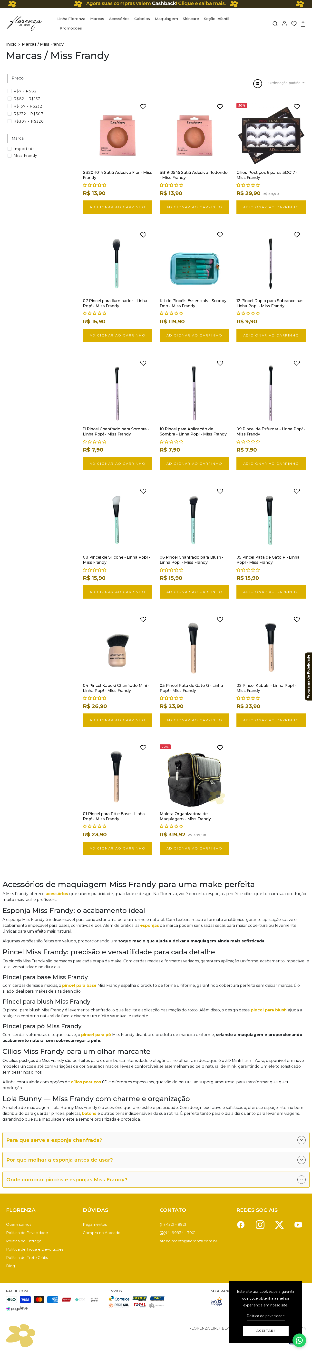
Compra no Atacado (101, 1232)
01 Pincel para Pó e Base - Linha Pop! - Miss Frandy (114, 816)
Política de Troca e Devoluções (34, 1249)
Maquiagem (166, 18)
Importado (24, 149)
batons (90, 1113)
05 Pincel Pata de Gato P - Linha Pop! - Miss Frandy (268, 560)
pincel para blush (269, 1010)
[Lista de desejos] (294, 23)
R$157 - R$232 (28, 106)
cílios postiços (86, 1082)
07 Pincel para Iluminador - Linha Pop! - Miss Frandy (115, 303)
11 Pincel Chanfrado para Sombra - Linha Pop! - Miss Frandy (116, 431)
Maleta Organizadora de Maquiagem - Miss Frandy (185, 816)
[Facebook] (240, 1224)
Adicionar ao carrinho (118, 207)
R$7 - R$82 (25, 91)
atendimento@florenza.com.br (188, 1241)
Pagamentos (95, 1224)
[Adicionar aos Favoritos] (143, 106)
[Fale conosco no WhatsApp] (299, 1340)
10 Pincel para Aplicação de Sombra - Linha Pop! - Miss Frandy (193, 431)
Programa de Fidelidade (308, 676)
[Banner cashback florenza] (156, 4)
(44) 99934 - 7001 (180, 1232)
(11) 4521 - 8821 (173, 1224)
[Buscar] (275, 23)
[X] (279, 1224)
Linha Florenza (71, 18)
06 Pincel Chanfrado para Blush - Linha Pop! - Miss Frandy (192, 560)
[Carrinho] (303, 23)
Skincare (191, 18)
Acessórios (119, 18)
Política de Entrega (23, 1241)
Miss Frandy (25, 155)
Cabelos (142, 18)
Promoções (71, 28)
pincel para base (79, 985)
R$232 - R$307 (28, 114)
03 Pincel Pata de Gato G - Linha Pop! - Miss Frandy (191, 688)
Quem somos (18, 1224)
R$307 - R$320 (29, 121)
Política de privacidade (266, 1316)
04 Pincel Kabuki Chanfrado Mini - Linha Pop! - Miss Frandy (116, 688)
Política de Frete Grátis (27, 1257)
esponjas (149, 925)
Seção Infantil (216, 18)
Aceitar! (265, 1331)
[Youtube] (298, 1224)
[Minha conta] (284, 23)
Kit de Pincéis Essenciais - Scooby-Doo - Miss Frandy (194, 303)
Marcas (97, 18)
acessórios (57, 893)
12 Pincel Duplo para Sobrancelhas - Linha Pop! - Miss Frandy (271, 303)
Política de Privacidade (27, 1232)
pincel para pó (96, 1034)
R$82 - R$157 (27, 99)
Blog (10, 1266)
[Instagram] (260, 1224)
